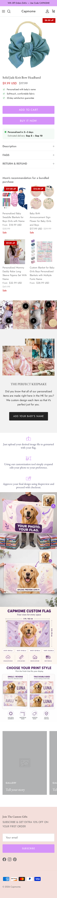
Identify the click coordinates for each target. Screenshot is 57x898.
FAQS (6, 155)
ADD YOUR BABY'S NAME (28, 416)
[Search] (10, 11)
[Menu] (3, 11)
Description (9, 146)
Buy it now (28, 121)
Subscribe (28, 848)
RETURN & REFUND (15, 163)
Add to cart (28, 110)
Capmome (15, 886)
